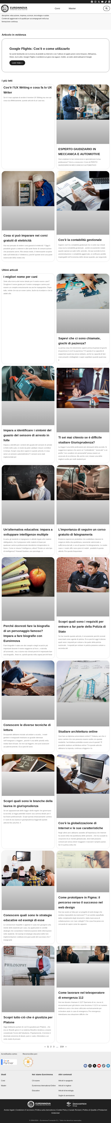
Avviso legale (9, 1110)
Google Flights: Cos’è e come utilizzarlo (39, 48)
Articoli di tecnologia (66, 1091)
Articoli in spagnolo (65, 1081)
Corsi (57, 8)
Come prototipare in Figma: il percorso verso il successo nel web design (80, 902)
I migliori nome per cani (20, 276)
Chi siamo (36, 1081)
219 (62, 1046)
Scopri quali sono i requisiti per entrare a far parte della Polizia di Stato (82, 626)
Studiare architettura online (77, 731)
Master (72, 8)
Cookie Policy (61, 1110)
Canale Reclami (75, 1110)
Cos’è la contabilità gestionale (80, 240)
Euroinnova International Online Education (44, 1088)
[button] (106, 8)
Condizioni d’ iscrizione (25, 1110)
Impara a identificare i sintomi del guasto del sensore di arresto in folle (27, 435)
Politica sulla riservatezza (45, 1110)
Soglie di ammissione (66, 1095)
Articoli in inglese (64, 1086)
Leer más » (17, 63)
